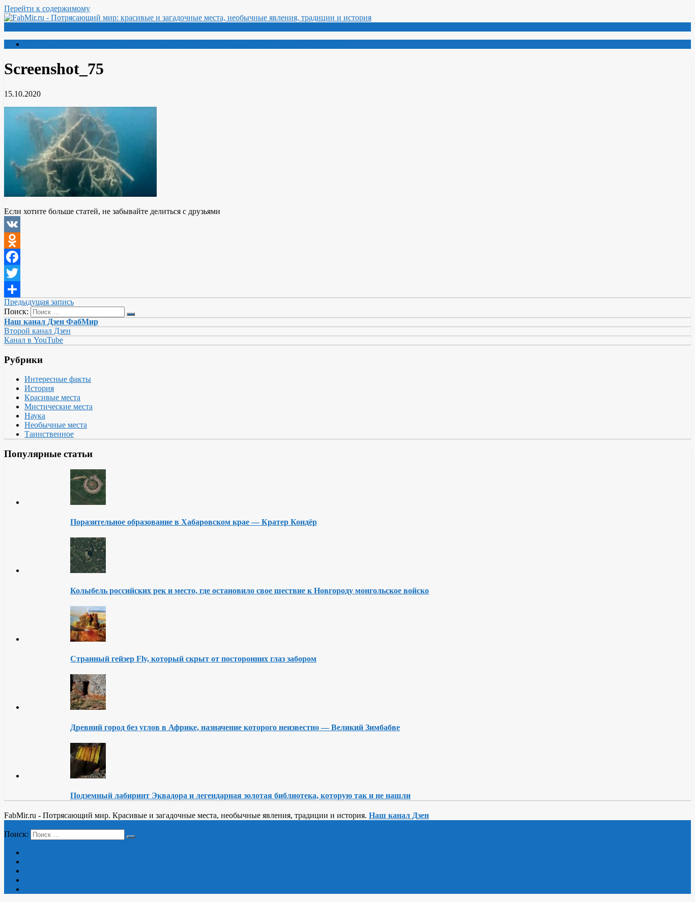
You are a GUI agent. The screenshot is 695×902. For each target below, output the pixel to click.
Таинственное (49, 434)
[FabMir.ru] (187, 17)
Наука (34, 415)
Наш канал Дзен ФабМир (51, 321)
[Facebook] (347, 257)
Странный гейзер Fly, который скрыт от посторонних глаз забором (193, 658)
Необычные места (55, 424)
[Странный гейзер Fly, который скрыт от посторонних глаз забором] (88, 639)
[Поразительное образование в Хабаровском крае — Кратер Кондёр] (88, 502)
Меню (23, 26)
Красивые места (52, 397)
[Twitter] (347, 273)
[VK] (347, 224)
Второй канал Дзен (37, 330)
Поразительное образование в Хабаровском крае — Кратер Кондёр (193, 522)
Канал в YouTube (33, 340)
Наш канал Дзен (399, 815)
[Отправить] (347, 289)
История (39, 388)
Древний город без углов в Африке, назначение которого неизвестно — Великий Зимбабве (235, 727)
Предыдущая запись (39, 301)
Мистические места (58, 406)
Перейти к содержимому (47, 8)
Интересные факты (57, 379)
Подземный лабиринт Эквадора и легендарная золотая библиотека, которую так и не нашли (240, 795)
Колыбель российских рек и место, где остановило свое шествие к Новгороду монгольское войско (249, 590)
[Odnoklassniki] (347, 240)
